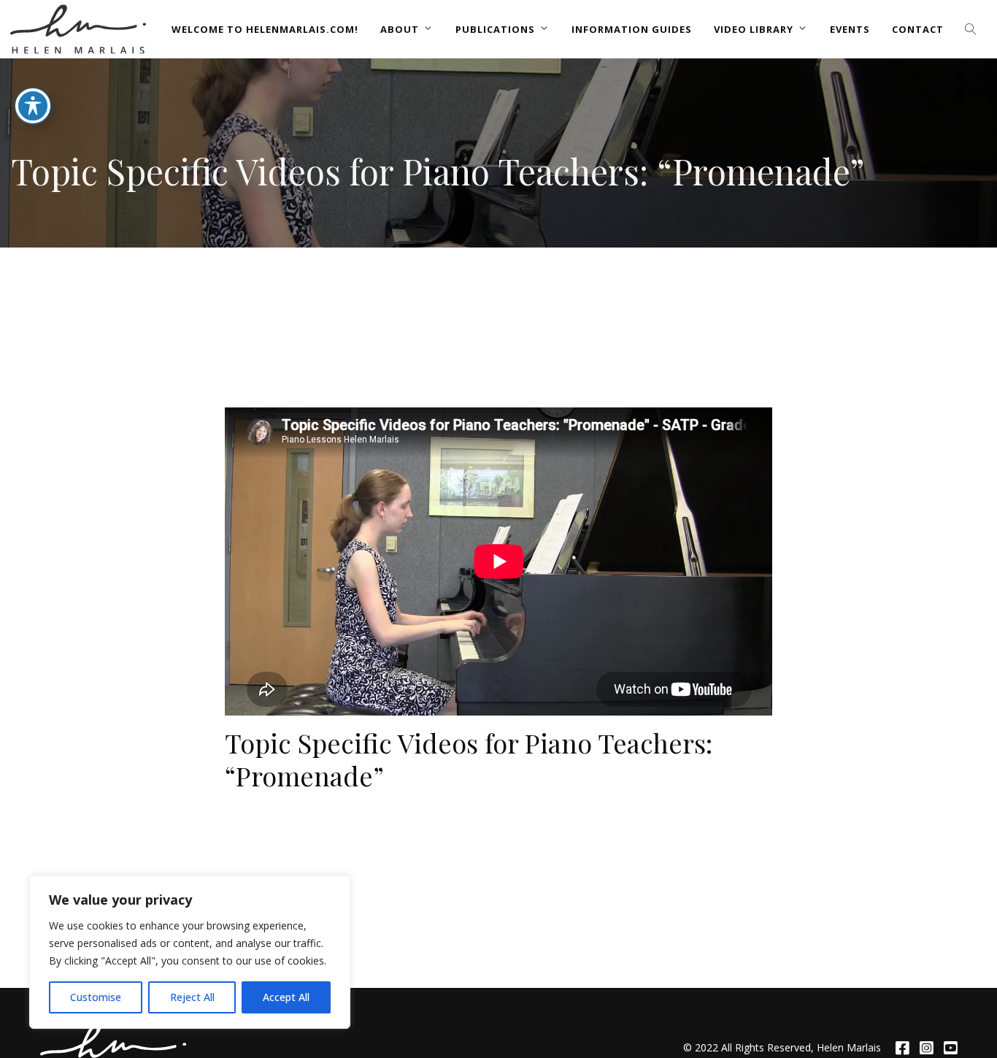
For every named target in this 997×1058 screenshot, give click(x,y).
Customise (95, 997)
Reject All (192, 997)
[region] (189, 952)
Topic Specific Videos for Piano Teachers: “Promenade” (468, 759)
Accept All (286, 997)
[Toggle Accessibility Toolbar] (32, 105)
